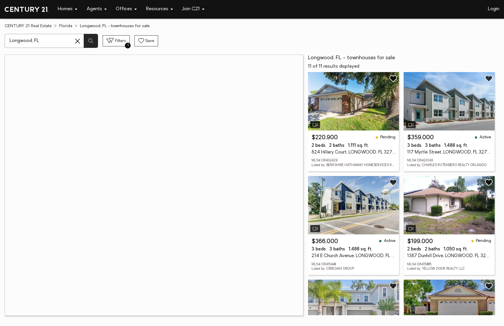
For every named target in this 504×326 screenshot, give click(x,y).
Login (493, 9)
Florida (65, 26)
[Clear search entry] (78, 41)
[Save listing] (393, 78)
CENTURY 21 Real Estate (28, 26)
